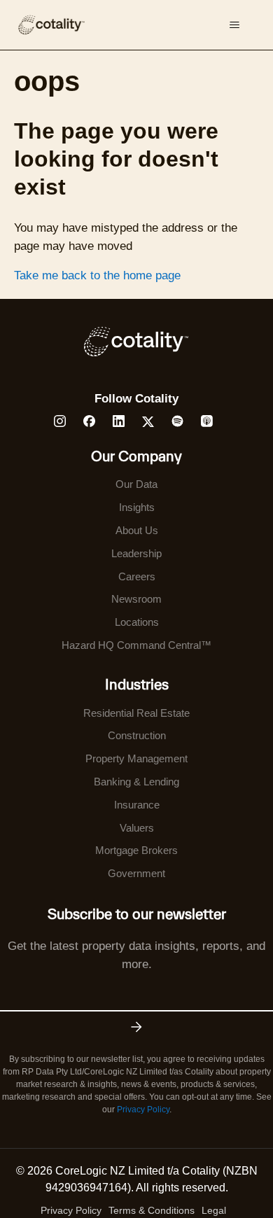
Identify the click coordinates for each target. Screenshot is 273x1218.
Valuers (137, 828)
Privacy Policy (143, 1109)
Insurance (137, 805)
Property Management (136, 758)
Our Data (136, 484)
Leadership (136, 553)
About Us (136, 530)
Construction (137, 735)
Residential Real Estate (136, 713)
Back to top (191, 1174)
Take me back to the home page (97, 275)
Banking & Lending (136, 782)
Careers (136, 576)
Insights (137, 507)
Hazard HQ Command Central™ (136, 645)
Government (136, 873)
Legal (214, 1210)
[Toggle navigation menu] (235, 25)
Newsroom (136, 599)
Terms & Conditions (151, 1210)
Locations (137, 622)
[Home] (51, 25)
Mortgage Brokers (136, 850)
